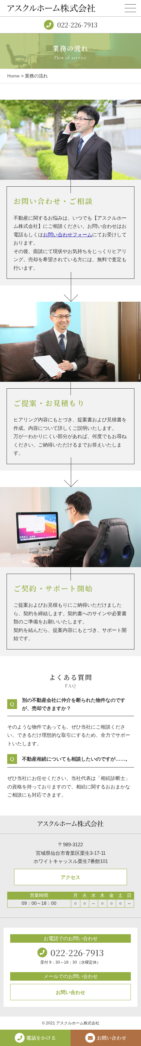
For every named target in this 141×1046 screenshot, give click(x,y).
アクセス (70, 877)
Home (13, 75)
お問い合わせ (70, 992)
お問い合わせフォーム (67, 234)
